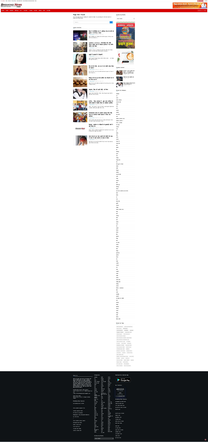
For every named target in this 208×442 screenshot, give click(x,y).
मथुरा (117, 240)
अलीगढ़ (117, 104)
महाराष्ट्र (117, 246)
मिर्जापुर (117, 250)
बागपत (117, 223)
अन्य (116, 95)
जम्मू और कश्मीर (118, 174)
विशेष (108, 410)
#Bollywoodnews (120, 326)
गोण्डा (117, 155)
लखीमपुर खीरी (118, 281)
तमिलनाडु (117, 186)
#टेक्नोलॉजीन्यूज (126, 330)
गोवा (94, 428)
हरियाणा (117, 316)
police (122, 358)
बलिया (117, 217)
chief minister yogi (121, 341)
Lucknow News (129, 352)
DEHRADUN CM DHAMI (120, 345)
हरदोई (117, 314)
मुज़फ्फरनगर (117, 252)
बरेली (117, 213)
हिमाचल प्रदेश (118, 318)
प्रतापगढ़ (117, 205)
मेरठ (108, 387)
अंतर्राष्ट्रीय (11, 10)
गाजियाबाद (117, 151)
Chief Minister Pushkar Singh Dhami (124, 337)
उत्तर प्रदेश (25, 10)
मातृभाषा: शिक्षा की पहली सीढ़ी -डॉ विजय (99, 89)
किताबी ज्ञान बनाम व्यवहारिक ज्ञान (129, 77)
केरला (117, 145)
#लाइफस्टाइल (131, 330)
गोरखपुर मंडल (118, 159)
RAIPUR (132, 360)
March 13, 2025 (127, 85)
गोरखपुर (117, 157)
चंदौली (117, 168)
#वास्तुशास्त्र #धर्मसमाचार (120, 332)
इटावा (117, 116)
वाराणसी (117, 285)
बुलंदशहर (117, 236)
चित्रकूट (117, 170)
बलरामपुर (117, 215)
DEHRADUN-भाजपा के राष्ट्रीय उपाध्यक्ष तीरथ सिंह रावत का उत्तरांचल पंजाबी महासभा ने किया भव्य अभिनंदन (100, 114)
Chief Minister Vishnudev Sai (123, 339)
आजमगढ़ (117, 110)
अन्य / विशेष (48, 10)
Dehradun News (128, 345)
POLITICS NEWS (119, 360)
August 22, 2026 (98, 34)
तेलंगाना (117, 188)
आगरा (117, 108)
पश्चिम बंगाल (118, 201)
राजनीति (117, 263)
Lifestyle (119, 352)
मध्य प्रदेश (35, 10)
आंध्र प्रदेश (118, 114)
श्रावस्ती (117, 296)
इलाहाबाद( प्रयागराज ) (119, 120)
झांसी (117, 182)
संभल (117, 300)
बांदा (101, 420)
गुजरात (117, 153)
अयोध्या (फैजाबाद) (97, 381)
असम (117, 106)
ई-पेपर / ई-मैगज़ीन (119, 122)
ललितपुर (117, 283)
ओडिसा (95, 407)
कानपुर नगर (118, 141)
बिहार (117, 234)
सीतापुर (117, 304)
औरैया (117, 135)
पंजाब (117, 199)
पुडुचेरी (117, 203)
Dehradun (129, 343)
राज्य (20, 10)
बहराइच (117, 221)
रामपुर (117, 269)
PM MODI (118, 358)
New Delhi (132, 356)
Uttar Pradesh (119, 365)
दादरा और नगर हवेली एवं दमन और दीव (122, 190)
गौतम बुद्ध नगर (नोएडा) (96, 430)
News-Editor (92, 34)
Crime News (123, 343)
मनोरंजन (117, 244)
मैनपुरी (117, 261)
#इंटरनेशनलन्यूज (125, 328)
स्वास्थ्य (117, 310)
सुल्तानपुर (117, 306)
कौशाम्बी (117, 147)
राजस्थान (117, 265)
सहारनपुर (117, 302)
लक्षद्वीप (117, 275)
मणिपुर (117, 238)
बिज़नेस (117, 230)
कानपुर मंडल (118, 143)
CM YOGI (118, 343)
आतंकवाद (117, 112)
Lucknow (123, 352)
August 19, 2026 (98, 104)
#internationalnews (128, 326)
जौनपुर (117, 178)
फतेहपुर (117, 207)
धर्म (101, 399)
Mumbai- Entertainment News (122, 356)
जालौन (117, 176)
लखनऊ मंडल (118, 279)
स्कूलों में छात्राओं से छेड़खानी (95, 54)
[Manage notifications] (205, 439)
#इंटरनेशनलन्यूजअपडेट (120, 330)
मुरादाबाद (117, 254)
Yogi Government (127, 365)
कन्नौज (117, 137)
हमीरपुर (117, 312)
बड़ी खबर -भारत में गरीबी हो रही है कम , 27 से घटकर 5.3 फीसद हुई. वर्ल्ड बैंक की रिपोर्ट (129, 72)
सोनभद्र (117, 308)
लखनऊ (117, 277)
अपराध (117, 97)
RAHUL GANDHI (126, 360)
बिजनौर (117, 232)
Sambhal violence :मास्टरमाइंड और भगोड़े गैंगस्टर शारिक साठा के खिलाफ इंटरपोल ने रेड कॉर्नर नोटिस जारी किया (101, 44)
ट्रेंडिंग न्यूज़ (16, 10)
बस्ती (117, 219)
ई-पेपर (44, 10)
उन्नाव (117, 128)
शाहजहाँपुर (117, 294)
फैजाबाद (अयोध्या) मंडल (119, 209)
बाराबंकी (102, 422)
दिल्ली (102, 396)
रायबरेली (117, 271)
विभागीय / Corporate (110, 408)
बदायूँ (117, 211)
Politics (127, 358)
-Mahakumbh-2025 (128, 332)
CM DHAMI (128, 341)
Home (3, 10)
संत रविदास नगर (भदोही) (120, 298)
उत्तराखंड (31, 10)
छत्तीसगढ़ (40, 10)
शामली (117, 292)
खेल (116, 149)
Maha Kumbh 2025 (120, 354)
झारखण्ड (117, 180)
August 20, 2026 (98, 56)
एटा (94, 406)
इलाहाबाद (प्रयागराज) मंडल (120, 118)
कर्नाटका (117, 139)
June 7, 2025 (126, 74)
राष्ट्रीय (7, 10)
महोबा (117, 248)
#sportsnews (119, 328)
